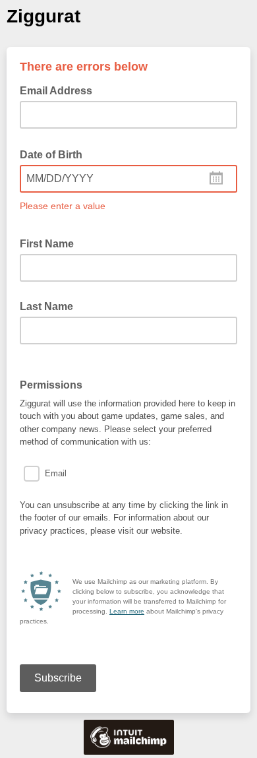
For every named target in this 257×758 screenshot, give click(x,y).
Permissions (55, 384)
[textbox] (128, 179)
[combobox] (128, 179)
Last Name (46, 306)
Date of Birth (55, 153)
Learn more (126, 611)
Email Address (60, 89)
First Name (47, 243)
